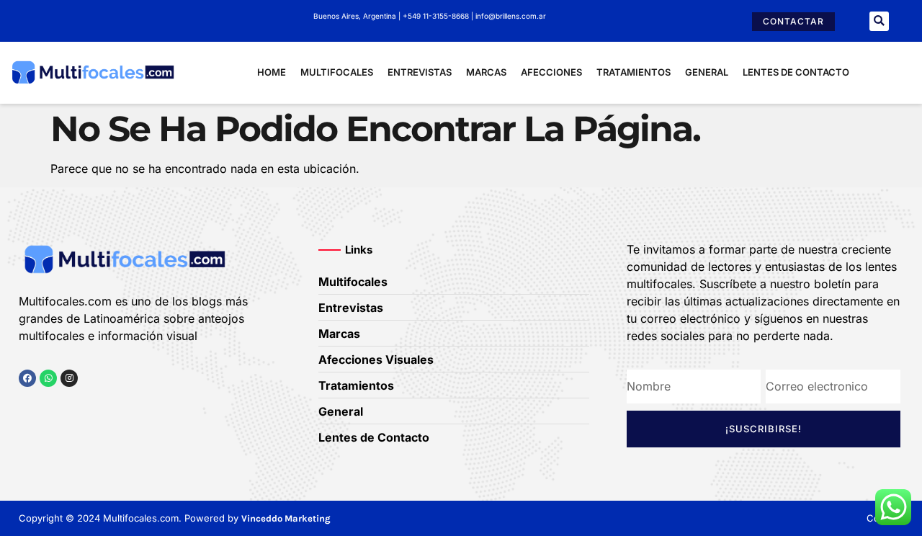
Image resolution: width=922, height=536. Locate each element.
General (706, 72)
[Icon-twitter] (48, 406)
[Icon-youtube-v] (97, 406)
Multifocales (336, 72)
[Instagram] (69, 378)
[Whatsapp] (48, 378)
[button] (879, 21)
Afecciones (551, 72)
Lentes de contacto (796, 72)
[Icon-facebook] (24, 406)
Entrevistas (420, 72)
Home (271, 72)
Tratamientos (633, 72)
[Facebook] (27, 378)
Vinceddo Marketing (286, 518)
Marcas (486, 72)
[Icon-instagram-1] (73, 406)
